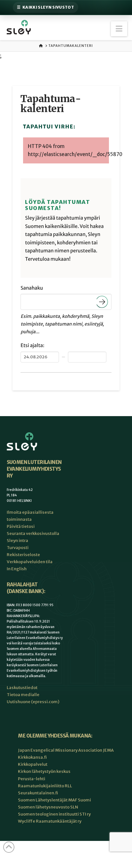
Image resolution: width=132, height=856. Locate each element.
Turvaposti (18, 547)
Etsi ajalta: (32, 346)
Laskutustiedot (22, 687)
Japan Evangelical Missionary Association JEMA (66, 750)
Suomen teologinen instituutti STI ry (54, 814)
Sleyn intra (17, 540)
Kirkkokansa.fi (32, 757)
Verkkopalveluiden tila (30, 561)
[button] (119, 28)
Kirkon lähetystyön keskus (44, 771)
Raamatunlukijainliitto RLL (45, 786)
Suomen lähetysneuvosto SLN (48, 807)
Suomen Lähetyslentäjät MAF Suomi (54, 800)
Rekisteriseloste (23, 554)
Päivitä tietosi (21, 526)
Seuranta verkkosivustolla (33, 533)
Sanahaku (32, 288)
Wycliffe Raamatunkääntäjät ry (49, 821)
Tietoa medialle (23, 694)
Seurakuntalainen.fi (38, 793)
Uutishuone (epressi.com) (33, 701)
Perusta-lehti (31, 779)
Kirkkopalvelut (32, 764)
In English (17, 569)
